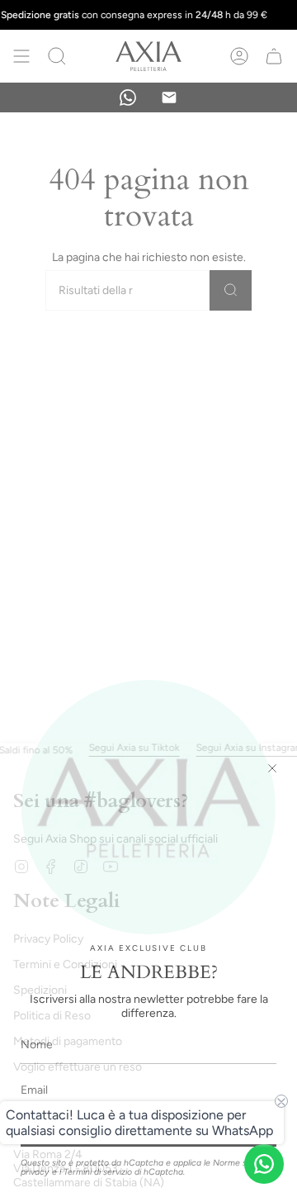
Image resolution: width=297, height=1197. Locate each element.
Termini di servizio (98, 1171)
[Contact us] (264, 1164)
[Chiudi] (272, 768)
